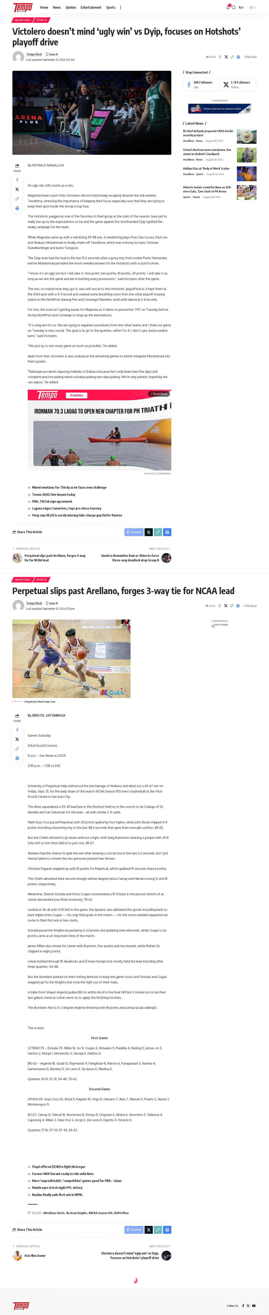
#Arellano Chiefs (54, 1213)
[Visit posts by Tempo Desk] (18, 57)
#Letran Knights (76, 1213)
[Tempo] (23, 7)
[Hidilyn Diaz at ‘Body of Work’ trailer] (247, 173)
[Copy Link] (232, 57)
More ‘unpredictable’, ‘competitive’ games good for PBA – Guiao (77, 1181)
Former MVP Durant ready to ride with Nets (63, 1174)
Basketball (23, 20)
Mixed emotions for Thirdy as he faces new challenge (69, 487)
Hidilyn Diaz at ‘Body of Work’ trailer (206, 168)
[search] (234, 7)
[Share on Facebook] (220, 57)
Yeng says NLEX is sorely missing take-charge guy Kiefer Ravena (77, 515)
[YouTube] (254, 1305)
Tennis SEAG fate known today (53, 495)
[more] (120, 7)
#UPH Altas (121, 1213)
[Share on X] (226, 57)
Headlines (188, 140)
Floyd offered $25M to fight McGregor (58, 1167)
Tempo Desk (34, 54)
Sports (41, 20)
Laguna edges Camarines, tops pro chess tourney (66, 508)
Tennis (196, 197)
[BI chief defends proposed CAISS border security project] (247, 136)
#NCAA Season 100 (100, 1213)
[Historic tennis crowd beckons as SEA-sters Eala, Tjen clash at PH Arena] (247, 192)
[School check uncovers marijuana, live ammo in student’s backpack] (247, 155)
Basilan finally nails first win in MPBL (57, 1195)
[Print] (238, 57)
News (199, 140)
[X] (238, 84)
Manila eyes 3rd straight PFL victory (57, 1188)
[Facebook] (201, 84)
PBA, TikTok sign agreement (52, 501)
